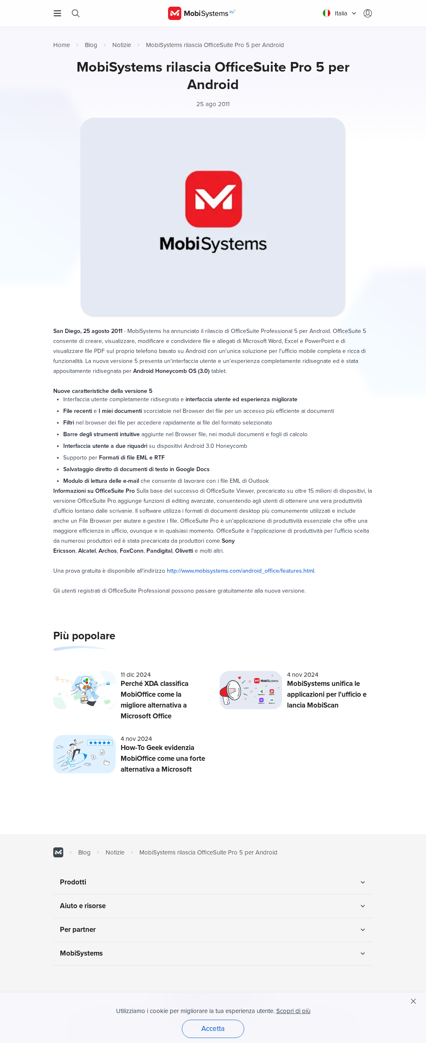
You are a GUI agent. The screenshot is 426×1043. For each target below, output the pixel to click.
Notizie (121, 45)
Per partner (78, 929)
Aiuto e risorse (83, 905)
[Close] (413, 1001)
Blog (91, 45)
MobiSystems (81, 953)
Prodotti (73, 882)
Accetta (213, 1028)
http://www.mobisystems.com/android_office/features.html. (241, 570)
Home (61, 45)
